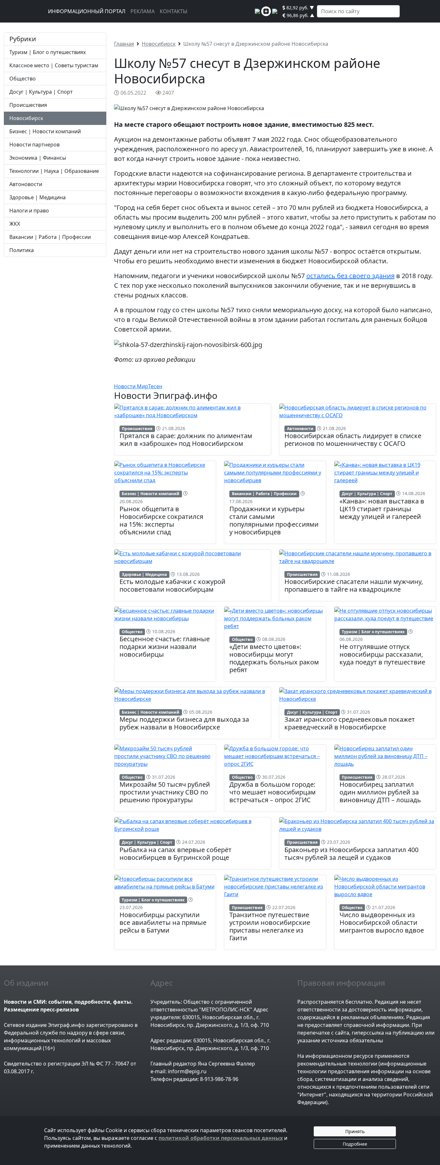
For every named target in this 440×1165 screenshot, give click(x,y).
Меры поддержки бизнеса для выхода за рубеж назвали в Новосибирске (184, 723)
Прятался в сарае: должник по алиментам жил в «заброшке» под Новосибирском (186, 439)
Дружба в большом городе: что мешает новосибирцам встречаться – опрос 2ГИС (272, 792)
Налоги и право (29, 210)
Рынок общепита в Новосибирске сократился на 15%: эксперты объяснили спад (161, 520)
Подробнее (355, 1144)
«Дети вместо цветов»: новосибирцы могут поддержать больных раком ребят (274, 658)
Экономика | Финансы (37, 157)
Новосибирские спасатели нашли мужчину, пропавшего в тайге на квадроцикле (353, 585)
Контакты (173, 11)
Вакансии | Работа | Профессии (50, 236)
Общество (22, 78)
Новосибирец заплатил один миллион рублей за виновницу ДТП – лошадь (380, 792)
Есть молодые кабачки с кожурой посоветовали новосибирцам (172, 585)
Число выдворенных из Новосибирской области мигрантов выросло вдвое (382, 922)
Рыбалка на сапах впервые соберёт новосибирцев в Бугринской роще (176, 853)
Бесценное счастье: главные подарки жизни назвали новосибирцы (165, 646)
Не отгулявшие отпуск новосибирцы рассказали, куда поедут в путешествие (382, 654)
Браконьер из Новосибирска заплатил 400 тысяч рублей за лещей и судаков (351, 853)
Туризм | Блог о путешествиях (47, 52)
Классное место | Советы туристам (53, 65)
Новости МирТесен (138, 386)
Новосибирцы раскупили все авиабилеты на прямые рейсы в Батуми (163, 922)
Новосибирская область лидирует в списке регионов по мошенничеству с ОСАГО (352, 439)
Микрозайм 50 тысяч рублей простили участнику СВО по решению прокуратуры (165, 792)
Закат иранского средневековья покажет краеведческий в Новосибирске (349, 723)
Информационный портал (86, 11)
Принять (355, 1131)
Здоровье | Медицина (37, 197)
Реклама (142, 11)
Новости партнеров (34, 144)
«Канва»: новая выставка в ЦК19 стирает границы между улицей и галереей (382, 509)
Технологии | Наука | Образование (54, 170)
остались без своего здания (350, 275)
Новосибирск (26, 118)
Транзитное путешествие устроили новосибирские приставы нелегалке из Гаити (269, 926)
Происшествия (28, 104)
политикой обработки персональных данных (220, 1138)
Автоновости (25, 184)
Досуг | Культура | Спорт (41, 91)
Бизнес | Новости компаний (45, 131)
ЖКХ (14, 223)
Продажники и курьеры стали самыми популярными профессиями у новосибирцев (274, 520)
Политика (21, 250)
